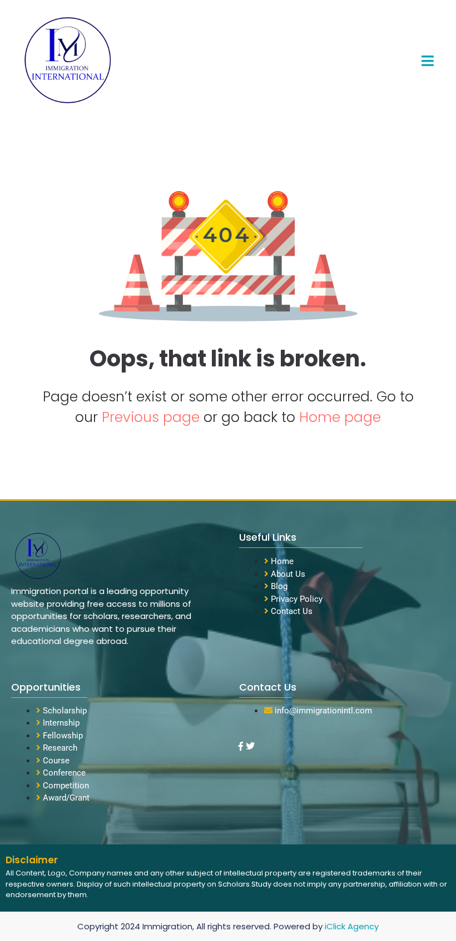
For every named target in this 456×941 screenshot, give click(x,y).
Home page (340, 417)
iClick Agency (352, 926)
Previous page (153, 417)
